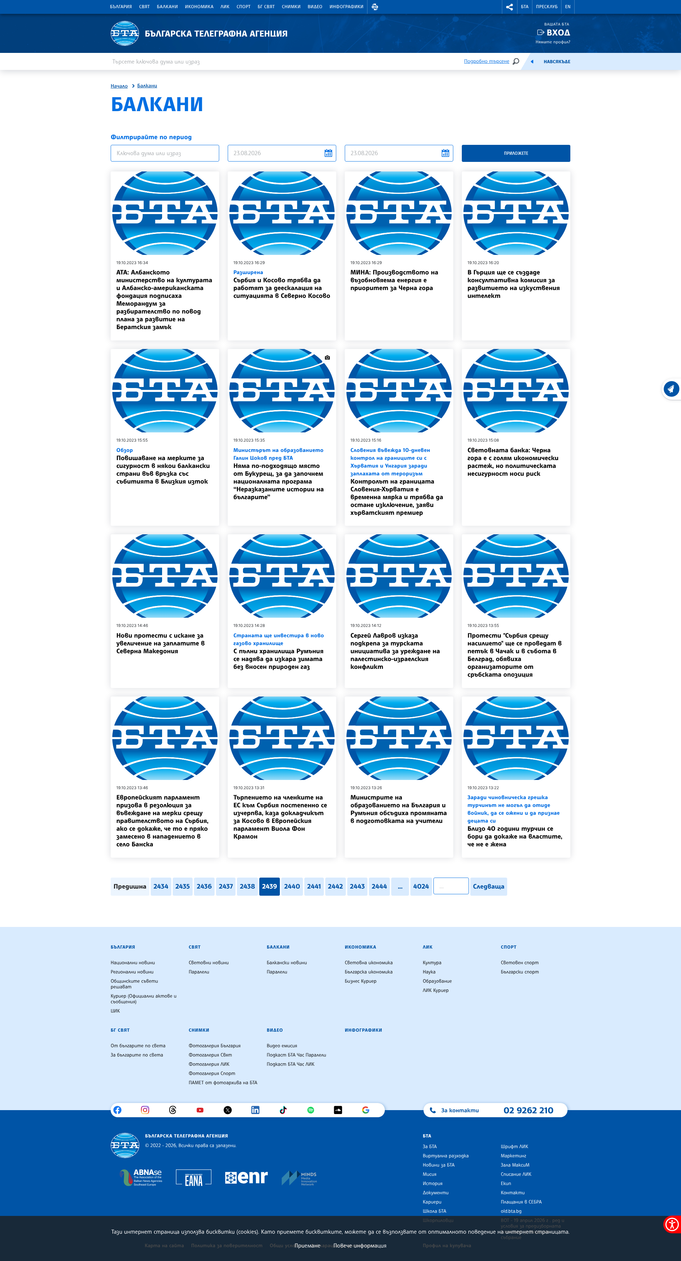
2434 (161, 886)
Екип (506, 1183)
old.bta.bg (511, 1211)
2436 (204, 886)
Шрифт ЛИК (514, 1147)
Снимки (291, 7)
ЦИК (115, 1011)
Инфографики (347, 7)
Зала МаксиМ (515, 1165)
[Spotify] (313, 1110)
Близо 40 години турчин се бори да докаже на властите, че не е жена (514, 821)
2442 (335, 886)
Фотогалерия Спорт (212, 1073)
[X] (230, 1110)
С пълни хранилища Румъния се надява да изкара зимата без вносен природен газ (278, 651)
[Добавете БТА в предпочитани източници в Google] (368, 1110)
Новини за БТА (439, 1165)
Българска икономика (369, 972)
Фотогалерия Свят (210, 1055)
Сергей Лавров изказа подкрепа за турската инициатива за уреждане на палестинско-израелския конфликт (395, 651)
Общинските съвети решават (134, 984)
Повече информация (360, 1245)
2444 (379, 886)
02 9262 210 (528, 1110)
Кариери (432, 1202)
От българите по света (138, 1046)
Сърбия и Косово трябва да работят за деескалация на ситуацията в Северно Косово (281, 284)
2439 (269, 886)
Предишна (130, 886)
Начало (119, 86)
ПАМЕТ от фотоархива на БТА (223, 1083)
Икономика (199, 7)
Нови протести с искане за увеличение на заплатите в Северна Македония (160, 643)
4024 (421, 886)
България (121, 7)
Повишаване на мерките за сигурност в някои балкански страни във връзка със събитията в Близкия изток (163, 466)
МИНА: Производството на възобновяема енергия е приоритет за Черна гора (394, 280)
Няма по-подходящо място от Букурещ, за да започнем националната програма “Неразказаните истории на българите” (278, 474)
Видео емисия (282, 1046)
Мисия (430, 1174)
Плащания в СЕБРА (521, 1202)
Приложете (516, 153)
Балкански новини (287, 963)
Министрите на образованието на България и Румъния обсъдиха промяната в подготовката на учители (398, 809)
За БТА (430, 1147)
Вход (558, 32)
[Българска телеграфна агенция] (125, 1145)
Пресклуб (547, 7)
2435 (183, 886)
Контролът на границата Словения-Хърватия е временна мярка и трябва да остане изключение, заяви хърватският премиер (396, 482)
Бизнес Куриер (361, 981)
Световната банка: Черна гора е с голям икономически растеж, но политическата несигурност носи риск (513, 461)
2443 (357, 886)
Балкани (167, 7)
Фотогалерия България (215, 1046)
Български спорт (520, 972)
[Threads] (175, 1110)
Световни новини (209, 963)
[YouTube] (202, 1110)
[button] (374, 7)
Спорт (243, 7)
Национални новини (133, 963)
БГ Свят (266, 7)
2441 (314, 886)
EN (568, 7)
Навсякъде (557, 62)
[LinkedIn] (258, 1110)
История (433, 1183)
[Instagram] (147, 1110)
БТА (524, 7)
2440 (292, 886)
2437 (226, 886)
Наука (429, 972)
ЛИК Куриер (436, 990)
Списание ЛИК (516, 1174)
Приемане (307, 1245)
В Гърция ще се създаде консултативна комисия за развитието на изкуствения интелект (513, 284)
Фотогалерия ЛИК (209, 1064)
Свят (144, 7)
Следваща (489, 886)
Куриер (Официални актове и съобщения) (144, 999)
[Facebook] (120, 1110)
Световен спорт (520, 963)
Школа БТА (434, 1211)
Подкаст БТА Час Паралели (296, 1055)
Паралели (199, 972)
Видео (315, 7)
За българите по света (137, 1055)
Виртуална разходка (446, 1156)
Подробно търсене (486, 61)
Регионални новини (132, 972)
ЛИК (225, 7)
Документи (436, 1193)
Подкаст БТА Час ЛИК (291, 1064)
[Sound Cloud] (340, 1110)
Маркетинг (513, 1156)
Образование (437, 981)
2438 (247, 886)
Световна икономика (369, 963)
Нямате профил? (553, 41)
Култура (432, 963)
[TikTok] (285, 1110)
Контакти (513, 1193)
